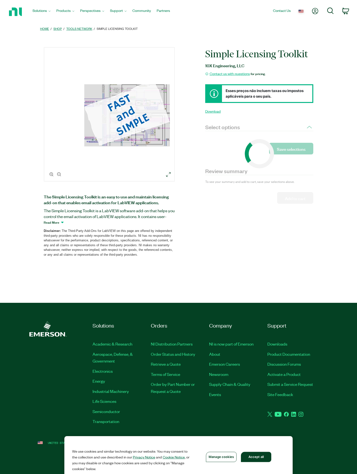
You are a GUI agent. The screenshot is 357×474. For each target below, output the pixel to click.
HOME (44, 28)
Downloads (277, 344)
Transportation (106, 421)
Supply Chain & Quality (229, 384)
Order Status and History (173, 354)
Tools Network (79, 28)
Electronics (103, 371)
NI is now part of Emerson (231, 344)
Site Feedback (280, 394)
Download (213, 111)
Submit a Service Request (290, 384)
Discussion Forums (284, 364)
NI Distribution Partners (172, 344)
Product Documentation (288, 354)
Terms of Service (165, 374)
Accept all (256, 457)
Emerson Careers (224, 364)
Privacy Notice (144, 457)
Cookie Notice (174, 457)
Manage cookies (221, 457)
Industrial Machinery (111, 391)
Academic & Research (112, 344)
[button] (110, 115)
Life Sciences (104, 401)
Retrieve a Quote (166, 364)
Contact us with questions (230, 73)
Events (215, 394)
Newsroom (218, 374)
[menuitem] (41, 12)
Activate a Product (284, 374)
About (214, 354)
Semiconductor (106, 411)
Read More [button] (51, 222)
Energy (99, 381)
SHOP (57, 28)
